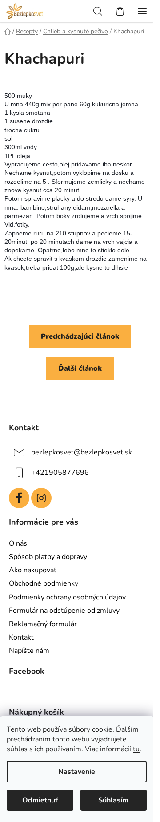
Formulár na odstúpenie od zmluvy (64, 610)
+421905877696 (60, 473)
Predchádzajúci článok (80, 336)
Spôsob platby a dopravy (48, 557)
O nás (18, 543)
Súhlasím (113, 800)
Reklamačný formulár (43, 624)
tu (136, 749)
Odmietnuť (40, 800)
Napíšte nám (29, 651)
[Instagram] (41, 498)
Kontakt (21, 637)
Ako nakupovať (32, 570)
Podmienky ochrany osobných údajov (67, 597)
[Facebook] (19, 498)
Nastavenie (76, 772)
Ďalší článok (80, 368)
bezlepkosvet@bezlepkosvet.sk (81, 452)
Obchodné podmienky (43, 583)
